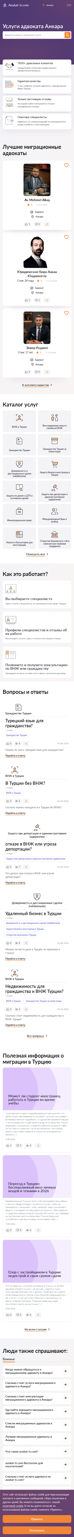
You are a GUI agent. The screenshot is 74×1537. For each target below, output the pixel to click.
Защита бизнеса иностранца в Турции (25, 929)
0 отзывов (42, 204)
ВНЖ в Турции (13, 793)
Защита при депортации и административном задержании (35, 858)
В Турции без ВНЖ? (25, 783)
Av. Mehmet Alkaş (37, 200)
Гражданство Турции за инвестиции (44, 1001)
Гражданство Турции (16, 735)
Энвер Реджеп (37, 348)
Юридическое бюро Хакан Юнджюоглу (37, 274)
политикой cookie (13, 1505)
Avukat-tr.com (18, 5)
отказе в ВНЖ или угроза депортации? (30, 846)
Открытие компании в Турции (21, 935)
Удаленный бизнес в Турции (33, 913)
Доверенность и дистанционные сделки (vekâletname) (33, 923)
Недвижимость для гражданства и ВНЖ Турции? (34, 989)
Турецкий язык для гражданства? (24, 723)
